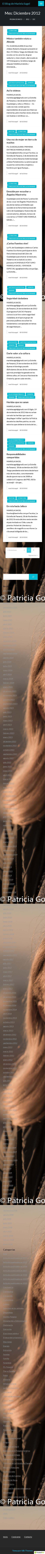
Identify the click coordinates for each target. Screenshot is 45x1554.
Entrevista (7, 1350)
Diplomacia (8, 1325)
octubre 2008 (8, 1206)
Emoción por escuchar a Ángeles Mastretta (19, 193)
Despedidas (8, 1312)
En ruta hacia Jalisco (17, 506)
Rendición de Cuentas (12, 1476)
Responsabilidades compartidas (16, 456)
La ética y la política (16, 82)
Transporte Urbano (11, 1501)
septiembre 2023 (10, 704)
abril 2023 (7, 724)
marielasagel (13, 73)
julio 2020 (7, 817)
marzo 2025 (8, 628)
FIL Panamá (8, 1367)
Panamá (11, 290)
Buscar (5, 572)
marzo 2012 (8, 1051)
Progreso (7, 1442)
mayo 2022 (7, 771)
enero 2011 (7, 1101)
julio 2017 (7, 963)
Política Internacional (12, 1438)
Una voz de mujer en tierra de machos (22, 141)
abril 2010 (7, 1135)
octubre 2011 (8, 1072)
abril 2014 (7, 1013)
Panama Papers (9, 1430)
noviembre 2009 (10, 1152)
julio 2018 (7, 913)
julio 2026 (7, 590)
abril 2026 (7, 595)
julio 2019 (7, 863)
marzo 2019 (8, 879)
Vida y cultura (8, 1518)
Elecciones (7, 1342)
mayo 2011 (7, 1089)
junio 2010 (7, 1127)
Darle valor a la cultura (18, 353)
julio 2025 (7, 611)
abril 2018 (7, 926)
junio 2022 (7, 766)
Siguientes (33, 555)
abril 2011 (7, 1093)
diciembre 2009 (9, 1147)
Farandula (7, 1363)
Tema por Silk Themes (22, 1550)
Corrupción (7, 1296)
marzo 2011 (8, 1097)
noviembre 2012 (10, 1039)
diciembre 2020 (9, 796)
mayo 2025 (7, 620)
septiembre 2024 (10, 653)
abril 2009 (7, 1181)
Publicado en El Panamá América (16, 1451)
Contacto (28, 1537)
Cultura (6, 1304)
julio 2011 (7, 1081)
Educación (13, 342)
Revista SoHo (8, 1484)
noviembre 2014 (10, 1009)
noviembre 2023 (10, 695)
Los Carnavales (9, 1409)
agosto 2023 (8, 708)
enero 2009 (7, 1194)
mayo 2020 (7, 825)
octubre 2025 (8, 603)
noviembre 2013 (10, 1018)
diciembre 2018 (9, 892)
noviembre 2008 (10, 1202)
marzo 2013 (8, 1030)
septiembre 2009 (10, 1160)
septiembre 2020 (10, 808)
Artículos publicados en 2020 (15, 1283)
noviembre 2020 (10, 800)
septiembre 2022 (10, 754)
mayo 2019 (7, 871)
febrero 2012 (8, 1055)
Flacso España (9, 1371)
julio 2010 (7, 1122)
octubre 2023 (8, 699)
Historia (6, 1379)
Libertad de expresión (12, 1396)
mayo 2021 (7, 787)
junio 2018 (7, 917)
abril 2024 (7, 674)
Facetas (11, 131)
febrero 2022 (8, 783)
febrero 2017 (8, 984)
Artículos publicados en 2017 (15, 1270)
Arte (5, 1254)
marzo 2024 (8, 678)
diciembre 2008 (9, 1198)
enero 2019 (7, 888)
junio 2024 (7, 666)
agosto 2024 (8, 658)
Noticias (6, 1417)
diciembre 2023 (9, 691)
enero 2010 (7, 1143)
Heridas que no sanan (17, 402)
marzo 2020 (8, 833)
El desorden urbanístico (12, 1337)
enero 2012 (7, 1060)
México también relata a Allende (19, 40)
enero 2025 (7, 637)
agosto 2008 (8, 1215)
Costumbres (8, 1300)
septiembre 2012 (10, 1043)
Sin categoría (8, 1492)
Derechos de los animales (13, 1308)
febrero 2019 (8, 884)
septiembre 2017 (10, 955)
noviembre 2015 (10, 1001)
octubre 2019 (8, 850)
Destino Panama (10, 1317)
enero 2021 (7, 792)
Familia (6, 1358)
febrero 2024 (8, 683)
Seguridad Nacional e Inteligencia (16, 1488)
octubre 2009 (8, 1156)
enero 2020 (7, 842)
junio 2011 (7, 1085)
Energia (6, 1346)
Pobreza (6, 1434)
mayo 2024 (7, 670)
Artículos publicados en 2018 (15, 1275)
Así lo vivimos (13, 90)
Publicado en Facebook (13, 1459)
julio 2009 (7, 1168)
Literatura (13, 30)
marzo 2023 (8, 729)
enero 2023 (7, 737)
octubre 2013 (8, 1022)
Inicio (5, 1537)
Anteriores (13, 550)
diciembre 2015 (9, 997)
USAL (5, 1513)
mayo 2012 (7, 1047)
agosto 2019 (8, 858)
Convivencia (8, 1287)
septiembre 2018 (10, 905)
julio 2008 (7, 1219)
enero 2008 (7, 1244)
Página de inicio (16, 19)
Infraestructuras (9, 1384)
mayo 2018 (7, 921)
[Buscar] (33, 577)
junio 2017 (7, 967)
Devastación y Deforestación (15, 1321)
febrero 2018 (8, 934)
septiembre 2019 (10, 854)
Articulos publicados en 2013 (15, 1258)
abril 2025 (7, 624)
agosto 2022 (8, 758)
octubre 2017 (8, 951)
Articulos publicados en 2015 (15, 1262)
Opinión (30, 82)
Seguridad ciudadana (17, 298)
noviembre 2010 (10, 1110)
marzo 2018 (8, 930)
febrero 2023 (8, 733)
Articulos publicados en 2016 (15, 1266)
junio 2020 (7, 821)
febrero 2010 (8, 1139)
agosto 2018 (8, 909)
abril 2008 (7, 1231)
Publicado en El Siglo (26, 397)
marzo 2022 (8, 779)
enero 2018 (7, 938)
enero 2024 (7, 687)
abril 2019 (7, 875)
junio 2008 (7, 1223)
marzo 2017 (8, 980)
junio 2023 (7, 716)
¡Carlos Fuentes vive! (17, 243)
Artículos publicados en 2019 (15, 1279)
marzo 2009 (8, 1185)
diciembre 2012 (9, 1034)
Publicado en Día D (11, 1446)
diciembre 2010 (9, 1106)
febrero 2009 (8, 1189)
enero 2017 (7, 988)
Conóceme (16, 1537)
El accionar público (16, 394)
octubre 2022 (8, 750)
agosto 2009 (8, 1164)
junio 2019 (7, 867)
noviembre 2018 (10, 896)
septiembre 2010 (10, 1118)
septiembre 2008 (10, 1210)
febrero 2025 (8, 632)
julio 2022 (7, 762)
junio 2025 (7, 616)
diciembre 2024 (9, 641)
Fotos (5, 1375)
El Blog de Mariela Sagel (16, 3)
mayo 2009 (7, 1177)
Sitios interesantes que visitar (15, 1497)
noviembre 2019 (10, 846)
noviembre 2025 (10, 599)
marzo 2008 (8, 1236)
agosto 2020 (8, 812)
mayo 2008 (7, 1227)
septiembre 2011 (10, 1076)
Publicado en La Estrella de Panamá (22, 33)
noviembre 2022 (10, 745)
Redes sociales (9, 1471)
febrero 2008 (8, 1240)
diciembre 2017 (9, 942)
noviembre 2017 (10, 947)
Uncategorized (9, 1509)
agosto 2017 (8, 959)
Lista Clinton (8, 1400)
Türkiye (6, 1505)
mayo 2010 (7, 1131)
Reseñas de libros (10, 1480)
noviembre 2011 (10, 1068)
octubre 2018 (8, 900)
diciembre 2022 (9, 741)
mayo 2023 (7, 720)
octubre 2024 (8, 649)
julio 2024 (7, 662)
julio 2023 (7, 712)
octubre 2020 (8, 804)
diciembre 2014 (9, 1005)
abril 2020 (7, 829)
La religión (7, 1392)
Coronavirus (8, 1291)
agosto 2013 (8, 1026)
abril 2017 (7, 976)
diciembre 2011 (9, 1064)
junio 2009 (7, 1173)
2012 (27, 19)
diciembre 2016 (9, 993)
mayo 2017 (7, 972)
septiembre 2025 (10, 607)
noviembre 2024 (10, 645)
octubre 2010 (8, 1114)
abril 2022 (7, 775)
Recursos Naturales (11, 1467)
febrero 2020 (8, 838)
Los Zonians (8, 1413)
